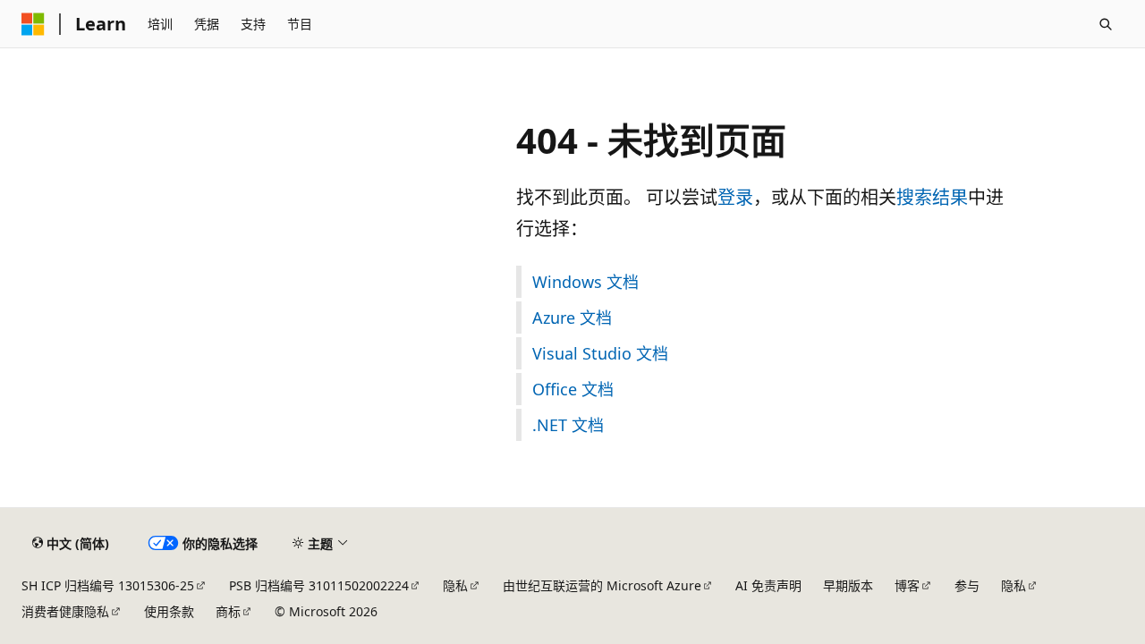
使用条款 (169, 611)
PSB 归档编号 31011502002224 (319, 585)
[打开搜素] (1106, 24)
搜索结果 (932, 197)
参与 (967, 585)
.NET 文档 (568, 425)
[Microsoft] (33, 24)
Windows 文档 (585, 281)
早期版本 (848, 585)
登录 (735, 197)
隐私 (455, 585)
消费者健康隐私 (65, 611)
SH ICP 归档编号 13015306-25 (107, 585)
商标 (228, 611)
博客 (907, 585)
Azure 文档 (572, 317)
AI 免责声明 (768, 585)
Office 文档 (573, 389)
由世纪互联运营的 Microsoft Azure (602, 585)
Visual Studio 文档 (600, 353)
